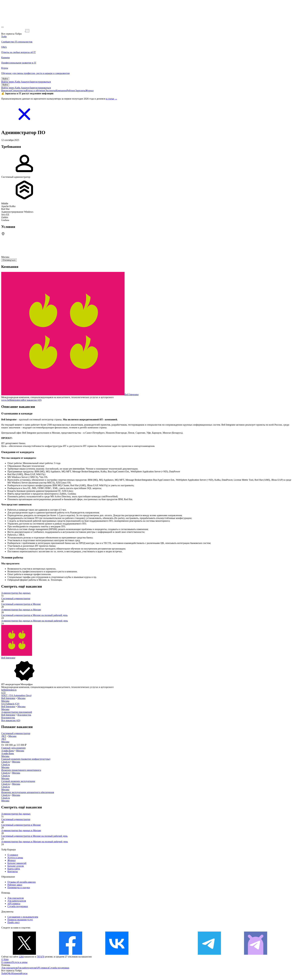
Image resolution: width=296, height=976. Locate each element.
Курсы (24, 973)
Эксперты (50, 90)
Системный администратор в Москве (21, 604)
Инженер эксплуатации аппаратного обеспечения (27, 792)
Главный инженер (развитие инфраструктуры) (25, 759)
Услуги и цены (15, 857)
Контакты (12, 871)
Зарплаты (80, 90)
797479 (40, 956)
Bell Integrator (132, 394)
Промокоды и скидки (18, 887)
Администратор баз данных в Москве (21, 609)
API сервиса (13, 903)
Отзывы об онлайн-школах (21, 882)
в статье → (111, 98)
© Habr (5, 959)
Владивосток (24, 715)
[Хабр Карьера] (13, 30)
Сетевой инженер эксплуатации (18, 781)
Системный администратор (15, 598)
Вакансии (6, 90)
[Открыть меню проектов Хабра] (2, 27)
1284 (21, 956)
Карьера (16, 973)
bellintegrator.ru (8, 690)
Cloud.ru (5, 761)
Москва (21, 698)
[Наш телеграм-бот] (255, 954)
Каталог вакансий (16, 863)
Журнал (89, 90)
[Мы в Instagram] (163, 954)
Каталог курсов (15, 866)
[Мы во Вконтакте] (117, 954)
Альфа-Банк (7, 750)
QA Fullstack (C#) (10, 703)
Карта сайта (13, 868)
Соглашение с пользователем (22, 917)
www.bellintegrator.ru (12, 400)
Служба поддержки (17, 906)
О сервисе (12, 854)
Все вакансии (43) (32, 400)
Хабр (4, 973)
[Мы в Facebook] (70, 954)
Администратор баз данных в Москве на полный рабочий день (34, 620)
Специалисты (19, 90)
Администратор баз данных (16, 593)
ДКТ (3, 736)
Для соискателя (15, 898)
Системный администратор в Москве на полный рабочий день (34, 615)
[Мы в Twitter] (24, 954)
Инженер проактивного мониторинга (21, 770)
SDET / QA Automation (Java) (16, 695)
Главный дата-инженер (13, 748)
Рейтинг (71, 90)
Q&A (9, 973)
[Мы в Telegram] (209, 954)
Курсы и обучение (35, 90)
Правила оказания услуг (20, 919)
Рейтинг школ (14, 884)
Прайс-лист (13, 922)
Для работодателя (16, 900)
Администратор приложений (16, 712)
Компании (61, 90)
